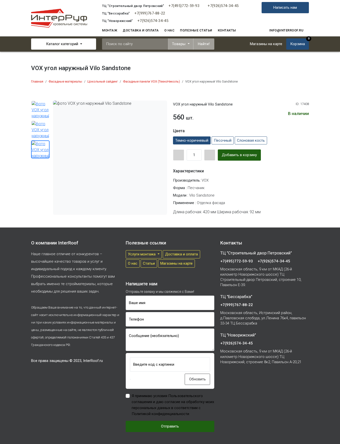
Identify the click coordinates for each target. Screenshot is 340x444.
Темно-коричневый (191, 140)
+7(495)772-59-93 (184, 5)
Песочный (222, 140)
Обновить (197, 379)
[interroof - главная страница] (59, 17)
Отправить (170, 426)
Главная (37, 81)
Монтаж (109, 30)
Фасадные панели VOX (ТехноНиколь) (151, 81)
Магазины (266, 44)
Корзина (299, 42)
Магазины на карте (176, 263)
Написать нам (285, 7)
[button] (130, 379)
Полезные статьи (196, 30)
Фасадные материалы (65, 81)
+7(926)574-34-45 (223, 5)
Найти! (204, 44)
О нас (169, 30)
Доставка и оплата (141, 30)
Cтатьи (149, 263)
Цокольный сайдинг (102, 81)
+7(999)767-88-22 (149, 13)
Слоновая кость (251, 140)
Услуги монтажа (142, 254)
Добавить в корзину (239, 155)
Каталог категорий (62, 44)
